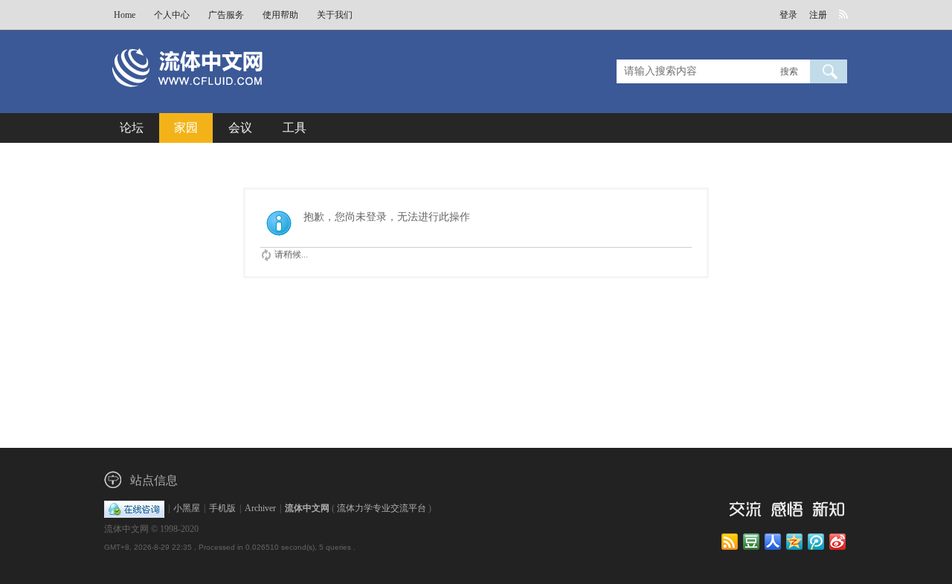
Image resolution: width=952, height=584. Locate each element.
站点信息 (154, 480)
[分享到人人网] (774, 542)
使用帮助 (280, 15)
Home (124, 15)
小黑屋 (186, 508)
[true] (828, 71)
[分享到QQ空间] (795, 542)
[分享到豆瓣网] (752, 542)
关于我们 (335, 15)
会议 (240, 127)
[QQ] (134, 508)
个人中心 (172, 15)
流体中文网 (307, 508)
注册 (818, 15)
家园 (186, 127)
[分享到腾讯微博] (817, 542)
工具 (294, 127)
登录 (788, 15)
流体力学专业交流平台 (381, 508)
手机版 (222, 508)
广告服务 (226, 15)
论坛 (132, 127)
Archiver (260, 508)
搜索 (789, 71)
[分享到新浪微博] (838, 542)
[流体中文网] (236, 94)
